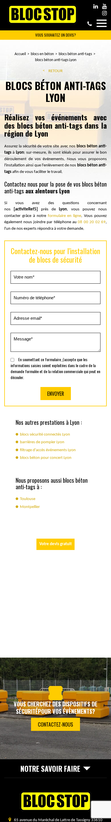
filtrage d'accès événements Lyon (48, 450)
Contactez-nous (55, 724)
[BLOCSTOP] (42, 24)
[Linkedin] (95, 6)
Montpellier (30, 507)
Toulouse (27, 499)
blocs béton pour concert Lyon (45, 458)
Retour (55, 71)
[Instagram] (104, 13)
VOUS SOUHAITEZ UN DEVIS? (55, 35)
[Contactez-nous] (55, 708)
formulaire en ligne (64, 216)
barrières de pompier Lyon (42, 442)
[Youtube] (104, 6)
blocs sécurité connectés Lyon (45, 434)
